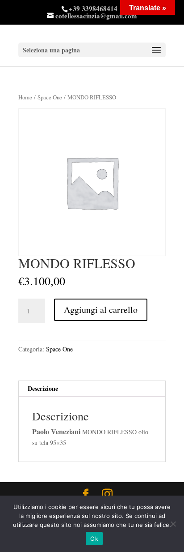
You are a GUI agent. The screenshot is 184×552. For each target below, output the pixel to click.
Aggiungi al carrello (101, 310)
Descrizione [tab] (43, 388)
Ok (94, 538)
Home (25, 97)
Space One (50, 97)
